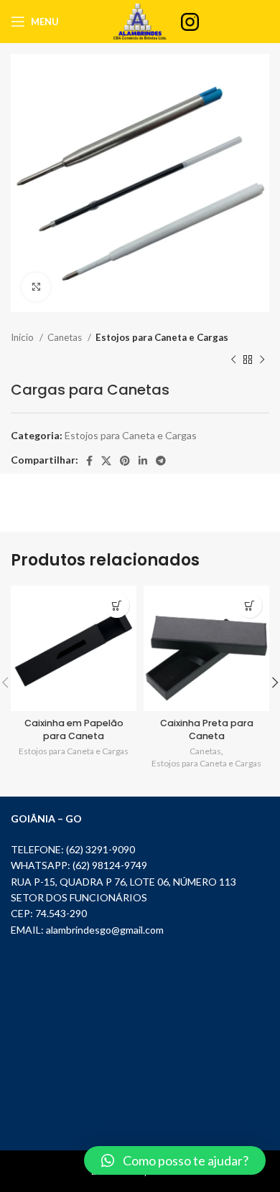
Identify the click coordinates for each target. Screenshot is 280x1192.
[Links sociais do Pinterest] (125, 460)
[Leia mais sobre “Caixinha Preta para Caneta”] (249, 605)
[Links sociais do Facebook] (89, 460)
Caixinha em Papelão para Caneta (73, 729)
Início (23, 337)
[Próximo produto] (262, 359)
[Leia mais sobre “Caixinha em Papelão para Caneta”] (116, 605)
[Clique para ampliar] (36, 287)
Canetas (65, 337)
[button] (175, 1160)
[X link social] (106, 460)
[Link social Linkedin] (142, 460)
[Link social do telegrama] (160, 460)
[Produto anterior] (233, 359)
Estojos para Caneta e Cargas (161, 337)
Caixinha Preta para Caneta (206, 729)
